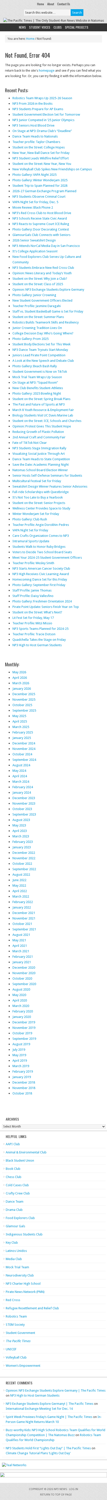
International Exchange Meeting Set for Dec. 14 (39, 1408)
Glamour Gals (15, 1226)
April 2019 (19, 1060)
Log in (73, 1489)
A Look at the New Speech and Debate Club (43, 361)
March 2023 (20, 836)
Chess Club (13, 1177)
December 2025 (23, 694)
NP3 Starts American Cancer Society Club (41, 568)
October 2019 (22, 1033)
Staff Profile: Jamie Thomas (32, 590)
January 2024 (21, 792)
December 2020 (23, 967)
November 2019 (23, 1028)
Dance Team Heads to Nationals (35, 136)
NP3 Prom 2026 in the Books (32, 103)
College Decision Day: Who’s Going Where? (42, 333)
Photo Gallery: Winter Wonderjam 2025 (39, 180)
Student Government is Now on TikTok (39, 371)
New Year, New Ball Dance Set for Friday (40, 153)
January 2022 (21, 907)
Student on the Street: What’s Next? (37, 612)
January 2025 (21, 738)
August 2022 (21, 874)
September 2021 (24, 929)
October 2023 (22, 809)
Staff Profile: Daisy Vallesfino (33, 596)
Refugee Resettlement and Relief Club (32, 1308)
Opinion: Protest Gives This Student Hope (41, 426)
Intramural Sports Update (30, 541)
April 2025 (19, 721)
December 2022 (23, 853)
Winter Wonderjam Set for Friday (35, 514)
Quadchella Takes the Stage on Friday (39, 639)
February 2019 (22, 1071)
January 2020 (21, 1017)
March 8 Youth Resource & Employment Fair (43, 410)
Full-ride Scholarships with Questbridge (40, 492)
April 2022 (19, 891)
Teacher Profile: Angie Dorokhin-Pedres (40, 525)
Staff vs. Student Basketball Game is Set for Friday (47, 311)
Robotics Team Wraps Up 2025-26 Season (42, 98)
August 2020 (21, 989)
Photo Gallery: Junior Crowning (34, 295)
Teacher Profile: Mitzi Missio (32, 623)
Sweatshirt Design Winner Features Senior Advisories (49, 486)
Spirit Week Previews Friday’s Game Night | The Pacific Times (49, 1417)
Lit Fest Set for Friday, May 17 (33, 618)
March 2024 (20, 781)
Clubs (58, 27)
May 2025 (19, 716)
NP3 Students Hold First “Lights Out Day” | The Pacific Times (48, 1448)
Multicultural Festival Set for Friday (36, 481)
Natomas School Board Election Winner (40, 470)
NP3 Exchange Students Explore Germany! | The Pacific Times (49, 1404)
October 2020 (22, 978)
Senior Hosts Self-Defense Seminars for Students (47, 475)
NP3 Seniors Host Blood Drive (33, 125)
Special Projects (76, 27)
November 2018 (23, 1088)
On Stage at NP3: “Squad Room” (35, 382)
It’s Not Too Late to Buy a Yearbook (37, 497)
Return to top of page (56, 1494)
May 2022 (19, 885)
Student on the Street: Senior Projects (38, 503)
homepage (46, 70)
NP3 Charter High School (23, 1283)
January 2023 (21, 847)
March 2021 (20, 951)
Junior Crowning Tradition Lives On (37, 328)
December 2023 (23, 798)
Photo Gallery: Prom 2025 (30, 339)
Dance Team (14, 1201)
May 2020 (19, 995)
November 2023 (23, 803)
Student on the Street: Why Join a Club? (39, 278)
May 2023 (19, 825)
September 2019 (24, 1039)
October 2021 (22, 924)
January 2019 (21, 1077)
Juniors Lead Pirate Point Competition (38, 355)
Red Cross (13, 1300)
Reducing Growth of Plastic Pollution (38, 432)
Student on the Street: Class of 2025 (37, 284)
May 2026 (19, 672)
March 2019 (20, 1066)
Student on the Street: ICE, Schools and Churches (46, 421)
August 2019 (21, 1044)
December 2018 (23, 1082)
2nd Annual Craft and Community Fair (38, 437)
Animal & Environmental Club (26, 1152)
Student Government (20, 1333)
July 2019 (18, 1049)
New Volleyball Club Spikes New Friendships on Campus (52, 169)
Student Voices (39, 27)
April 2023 (19, 831)
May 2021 (19, 940)
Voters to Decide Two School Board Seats (42, 552)
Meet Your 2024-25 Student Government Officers (47, 557)
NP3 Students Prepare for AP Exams (37, 109)
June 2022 (19, 880)
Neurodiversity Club (20, 1275)
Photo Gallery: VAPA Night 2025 (34, 175)
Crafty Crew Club (18, 1193)
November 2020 (23, 973)
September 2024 (24, 760)
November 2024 (23, 749)
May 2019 (19, 1055)
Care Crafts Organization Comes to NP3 (40, 536)
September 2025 (24, 710)
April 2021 (19, 946)
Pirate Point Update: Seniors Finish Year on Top (45, 607)
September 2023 (24, 814)
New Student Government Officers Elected (42, 300)
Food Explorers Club (20, 1218)
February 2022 (22, 902)
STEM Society (15, 1324)
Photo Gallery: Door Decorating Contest (40, 229)
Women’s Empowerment (23, 1365)
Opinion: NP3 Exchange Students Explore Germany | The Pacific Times (56, 1390)
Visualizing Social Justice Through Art (38, 453)
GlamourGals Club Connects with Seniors (41, 235)
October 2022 (22, 863)
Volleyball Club (16, 1357)
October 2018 (22, 1093)
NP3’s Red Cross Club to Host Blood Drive (41, 213)
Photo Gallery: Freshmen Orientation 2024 (42, 601)
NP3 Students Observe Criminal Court (38, 196)
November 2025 (23, 699)
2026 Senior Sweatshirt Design (34, 240)
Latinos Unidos (16, 1251)
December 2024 (23, 743)
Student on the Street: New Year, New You (41, 164)
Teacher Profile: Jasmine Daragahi (36, 306)
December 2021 (23, 913)
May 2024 (19, 771)
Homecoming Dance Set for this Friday (39, 579)
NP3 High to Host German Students (37, 645)
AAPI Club (13, 1144)
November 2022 (23, 858)
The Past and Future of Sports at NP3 (38, 404)
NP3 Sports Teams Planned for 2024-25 (40, 629)
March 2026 (20, 683)
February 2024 (22, 787)
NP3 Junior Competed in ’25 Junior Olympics (43, 120)
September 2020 (24, 984)
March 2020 (20, 1006)
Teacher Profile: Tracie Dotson (33, 634)
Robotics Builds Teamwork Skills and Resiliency (45, 322)
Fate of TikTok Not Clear (29, 443)
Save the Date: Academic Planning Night (40, 464)
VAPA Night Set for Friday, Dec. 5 (35, 202)
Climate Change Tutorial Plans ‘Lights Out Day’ (38, 1453)
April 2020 (19, 1000)
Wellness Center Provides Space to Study (41, 508)
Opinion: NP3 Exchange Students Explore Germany (48, 289)
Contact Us (63, 4)
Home (40, 4)
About (50, 4)
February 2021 (22, 956)
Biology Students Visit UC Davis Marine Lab (42, 415)
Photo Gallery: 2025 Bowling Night (36, 393)
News (22, 27)
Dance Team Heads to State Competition (41, 459)
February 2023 (22, 842)
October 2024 (22, 754)
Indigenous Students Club (24, 1234)
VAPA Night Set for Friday (30, 530)
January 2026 (21, 688)
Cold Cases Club (17, 1185)
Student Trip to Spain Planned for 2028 (39, 185)
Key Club (12, 1242)
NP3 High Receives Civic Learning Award (40, 574)
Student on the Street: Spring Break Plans (41, 399)
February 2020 (22, 1011)
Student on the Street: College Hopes (38, 147)
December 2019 (23, 1022)
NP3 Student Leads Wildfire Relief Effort (40, 158)
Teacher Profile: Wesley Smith (33, 563)
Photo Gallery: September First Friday (38, 585)
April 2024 (19, 776)
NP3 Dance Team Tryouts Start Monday (40, 350)
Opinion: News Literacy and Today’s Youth (42, 273)
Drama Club (14, 1210)
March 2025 (20, 727)
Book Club (13, 1169)
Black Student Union (20, 1160)
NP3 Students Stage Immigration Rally (39, 448)
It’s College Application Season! (34, 251)
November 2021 (23, 918)
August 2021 (21, 935)
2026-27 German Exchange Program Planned (44, 191)
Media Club (14, 1259)
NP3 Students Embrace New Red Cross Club (43, 268)
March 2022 (20, 896)
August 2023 (21, 820)
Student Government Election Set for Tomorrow (46, 114)
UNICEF (11, 1349)
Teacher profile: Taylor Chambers (36, 142)
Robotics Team (16, 1316)
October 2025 (22, 705)
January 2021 (21, 962)
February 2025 (22, 732)
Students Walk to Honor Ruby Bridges (38, 546)
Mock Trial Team (17, 1267)
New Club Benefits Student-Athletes (37, 388)
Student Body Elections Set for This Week (41, 344)
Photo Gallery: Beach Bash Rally (34, 366)
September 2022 (24, 869)
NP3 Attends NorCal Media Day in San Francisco (46, 246)
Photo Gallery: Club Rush (29, 519)
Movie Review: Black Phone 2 (32, 207)
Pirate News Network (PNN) (25, 1292)
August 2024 (21, 765)
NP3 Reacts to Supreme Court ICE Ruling (40, 224)
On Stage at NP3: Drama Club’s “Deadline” (42, 131)
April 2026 (19, 678)
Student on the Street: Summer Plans (38, 317)
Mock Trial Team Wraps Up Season (37, 377)
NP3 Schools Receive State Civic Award (39, 218)
